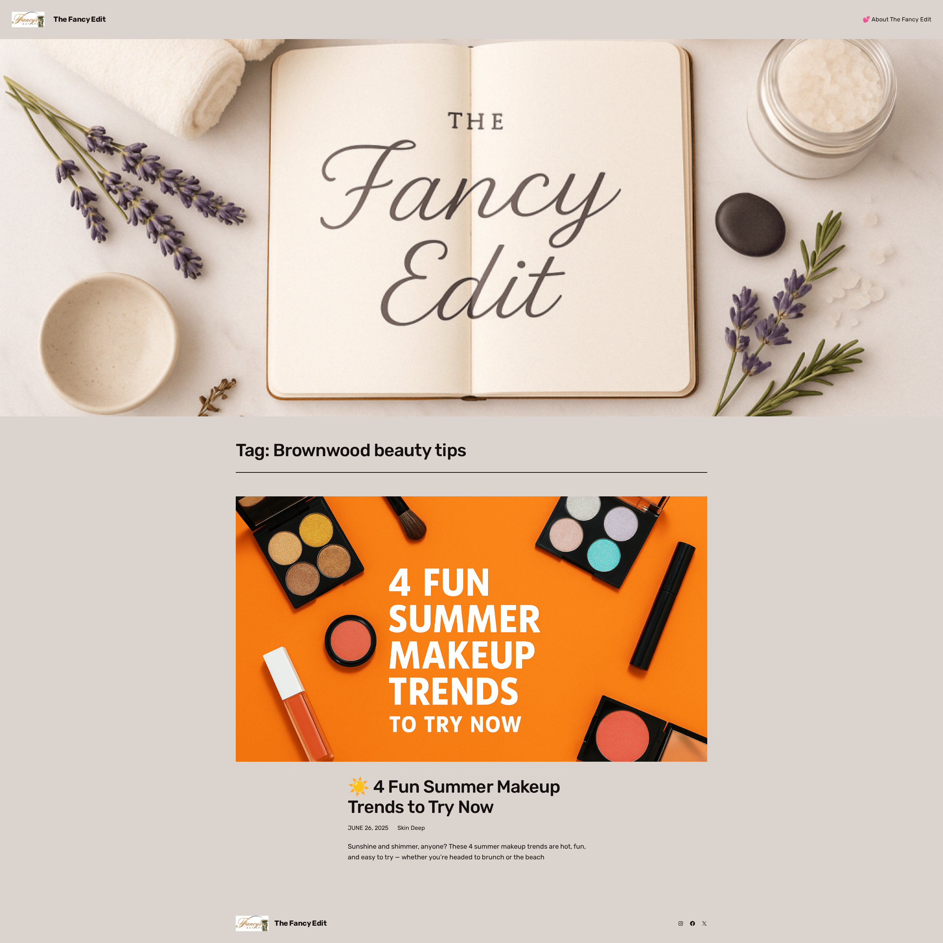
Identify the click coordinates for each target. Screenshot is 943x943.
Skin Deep (411, 827)
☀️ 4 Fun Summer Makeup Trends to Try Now (454, 796)
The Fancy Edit (79, 19)
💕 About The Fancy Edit (897, 19)
